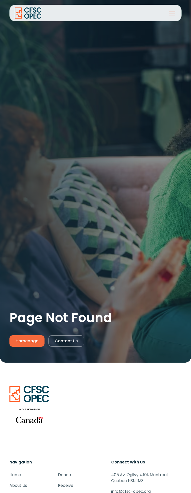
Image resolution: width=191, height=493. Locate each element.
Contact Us (66, 341)
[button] (171, 13)
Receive (65, 485)
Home (15, 475)
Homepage (27, 341)
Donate (65, 475)
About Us (18, 485)
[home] (32, 13)
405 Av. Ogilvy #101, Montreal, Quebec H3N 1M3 (139, 478)
